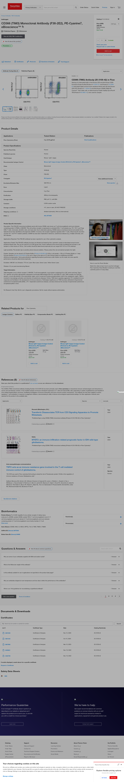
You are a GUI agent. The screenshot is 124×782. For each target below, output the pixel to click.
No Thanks (104, 777)
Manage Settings (8, 776)
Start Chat (113, 777)
